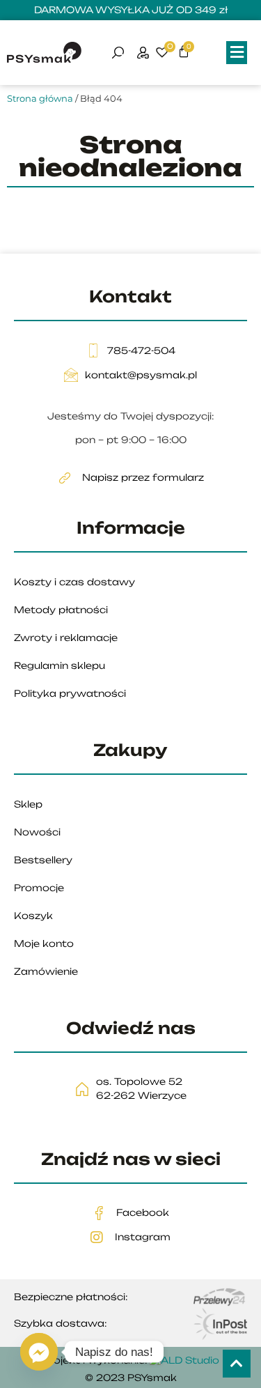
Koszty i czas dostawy (74, 581)
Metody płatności (61, 609)
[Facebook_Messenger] (39, 1352)
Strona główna (40, 98)
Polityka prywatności (70, 693)
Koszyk (33, 915)
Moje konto (44, 943)
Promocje (39, 887)
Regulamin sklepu (59, 665)
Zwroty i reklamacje (66, 637)
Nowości (37, 832)
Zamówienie (46, 971)
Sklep (28, 804)
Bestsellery (43, 859)
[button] (236, 52)
